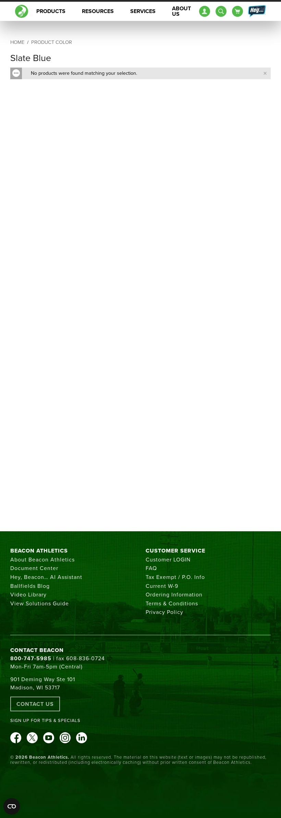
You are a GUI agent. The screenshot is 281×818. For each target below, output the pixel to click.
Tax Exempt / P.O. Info (175, 577)
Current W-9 (162, 586)
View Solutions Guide (39, 603)
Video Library (28, 594)
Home (17, 42)
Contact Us (35, 704)
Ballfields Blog (30, 586)
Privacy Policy (164, 612)
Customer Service (175, 550)
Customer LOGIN (168, 559)
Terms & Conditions (172, 603)
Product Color (51, 42)
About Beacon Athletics (42, 559)
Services (143, 11)
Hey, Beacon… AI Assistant (46, 577)
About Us (181, 11)
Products (50, 11)
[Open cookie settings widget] (11, 806)
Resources (98, 11)
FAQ (151, 568)
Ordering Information (174, 594)
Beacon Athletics (39, 550)
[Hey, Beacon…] (256, 11)
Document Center (34, 568)
